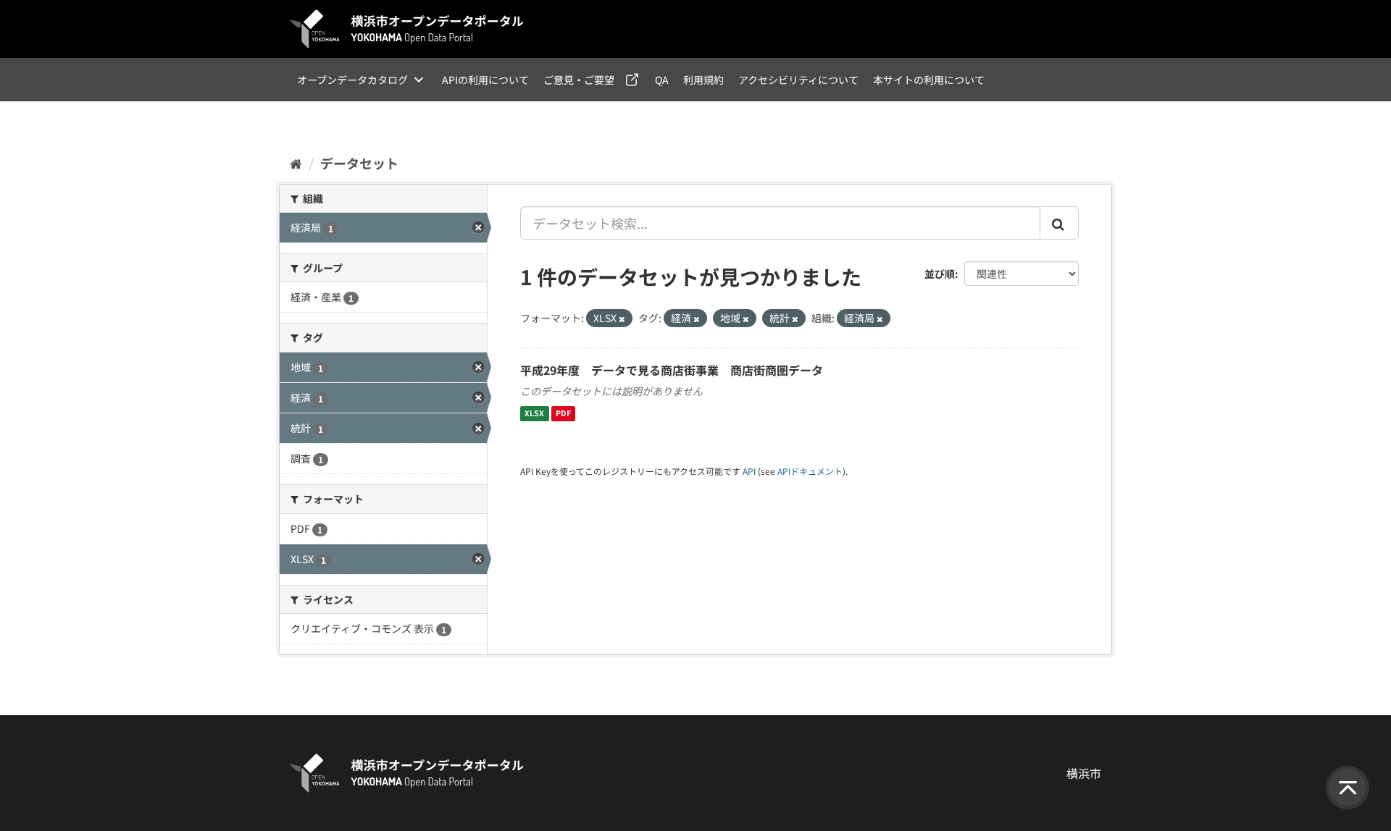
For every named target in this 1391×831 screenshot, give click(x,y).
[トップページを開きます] (407, 29)
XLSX (534, 413)
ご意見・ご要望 (578, 79)
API (749, 471)
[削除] (622, 318)
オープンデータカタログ (352, 79)
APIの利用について (485, 79)
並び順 (939, 273)
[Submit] (1059, 223)
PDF (563, 413)
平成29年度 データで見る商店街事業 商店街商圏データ (671, 370)
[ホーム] (296, 162)
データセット (359, 162)
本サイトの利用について (929, 79)
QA (662, 79)
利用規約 (703, 79)
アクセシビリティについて (798, 79)
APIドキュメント (810, 471)
